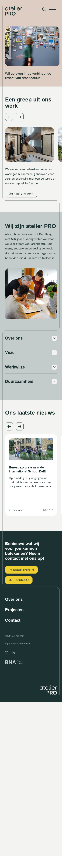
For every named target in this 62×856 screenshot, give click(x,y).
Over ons (14, 599)
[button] (9, 117)
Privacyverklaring (14, 635)
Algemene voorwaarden (18, 643)
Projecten (14, 609)
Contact (13, 620)
